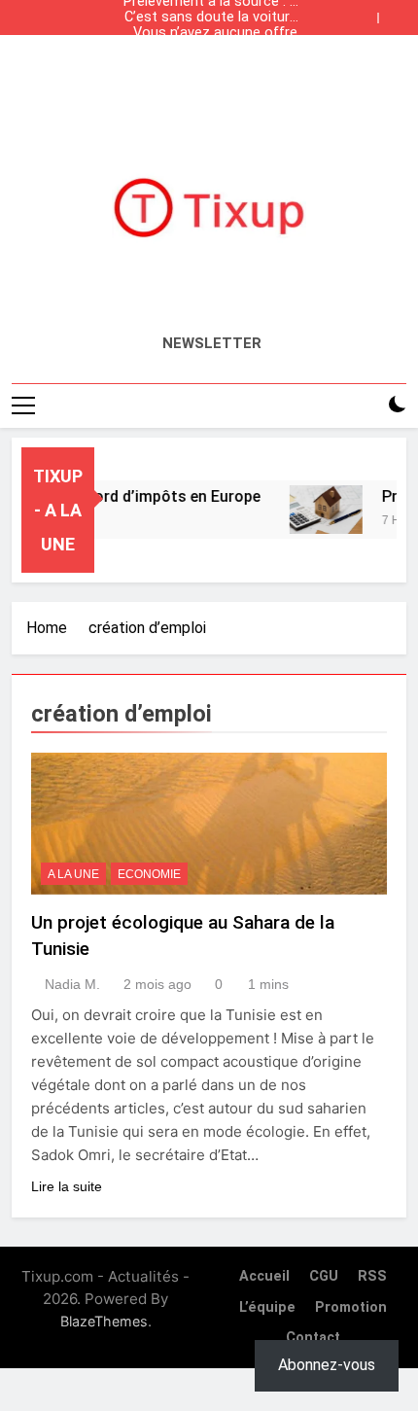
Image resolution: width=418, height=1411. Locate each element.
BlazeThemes (104, 1321)
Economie (149, 874)
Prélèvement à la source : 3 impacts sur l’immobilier (210, 64)
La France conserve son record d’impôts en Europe (212, 48)
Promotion (351, 1307)
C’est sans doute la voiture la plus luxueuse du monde (210, 17)
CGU (323, 1276)
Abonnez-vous (326, 1365)
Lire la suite (66, 1186)
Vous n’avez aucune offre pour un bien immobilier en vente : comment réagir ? (213, 33)
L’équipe (267, 1307)
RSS (372, 1276)
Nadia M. (72, 984)
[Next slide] (396, 13)
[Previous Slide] (367, 13)
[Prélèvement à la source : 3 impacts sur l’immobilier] (319, 509)
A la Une (73, 874)
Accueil (264, 1276)
